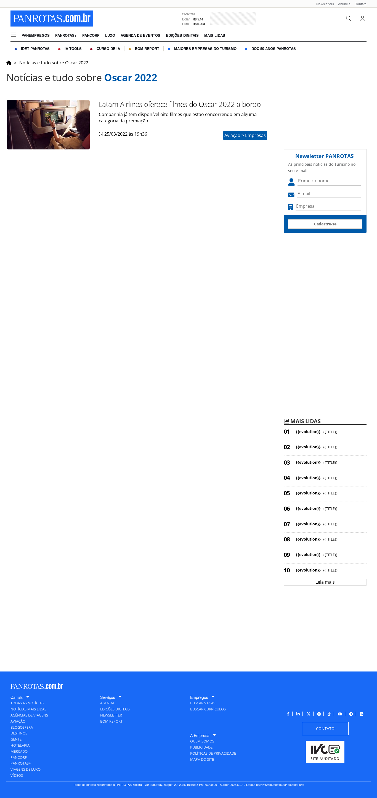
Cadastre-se (325, 224)
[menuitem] (323, 3)
